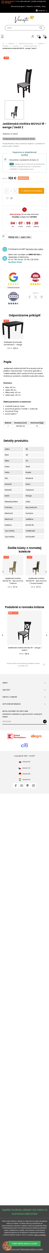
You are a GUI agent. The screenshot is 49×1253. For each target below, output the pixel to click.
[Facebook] (15, 785)
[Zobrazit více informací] (38, 160)
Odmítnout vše (12, 1249)
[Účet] (33, 36)
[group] (24, 635)
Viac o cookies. (40, 1235)
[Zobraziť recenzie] (36, 279)
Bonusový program (18, 6)
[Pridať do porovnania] (12, 198)
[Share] (29, 297)
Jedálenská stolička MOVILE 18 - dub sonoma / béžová (13, 580)
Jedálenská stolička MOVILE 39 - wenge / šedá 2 (24, 649)
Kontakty (37, 6)
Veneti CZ (26, 768)
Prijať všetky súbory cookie (24, 1243)
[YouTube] (21, 785)
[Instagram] (33, 785)
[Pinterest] (41, 297)
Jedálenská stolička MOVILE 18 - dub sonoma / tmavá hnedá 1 (36, 580)
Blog (43, 6)
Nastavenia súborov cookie (31, 1249)
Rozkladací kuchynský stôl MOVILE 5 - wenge (13, 343)
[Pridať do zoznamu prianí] (7, 198)
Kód (5, 134)
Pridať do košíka (32, 191)
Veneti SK (26, 762)
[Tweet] (35, 297)
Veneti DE (26, 774)
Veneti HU (26, 779)
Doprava (30, 6)
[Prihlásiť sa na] (45, 721)
